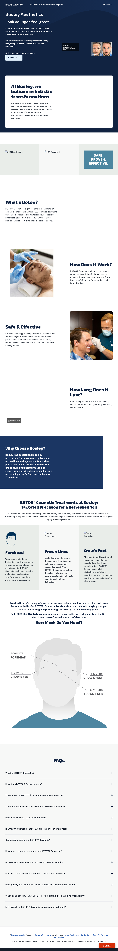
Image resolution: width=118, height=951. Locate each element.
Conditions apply (18, 935)
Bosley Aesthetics (24, 14)
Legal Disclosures (72, 935)
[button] (108, 4)
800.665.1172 (14, 58)
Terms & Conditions (43, 935)
